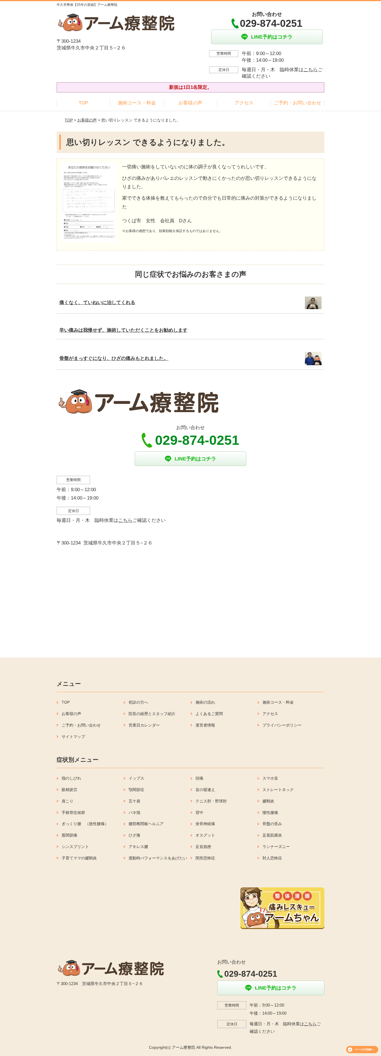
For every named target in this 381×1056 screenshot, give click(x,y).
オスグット (205, 835)
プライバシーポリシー (282, 725)
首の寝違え (205, 789)
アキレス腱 (138, 846)
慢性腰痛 (270, 812)
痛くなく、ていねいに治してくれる (97, 302)
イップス (136, 778)
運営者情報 (205, 725)
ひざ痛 (134, 835)
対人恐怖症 (272, 858)
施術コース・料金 (137, 103)
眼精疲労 (69, 789)
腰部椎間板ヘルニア (146, 823)
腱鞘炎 (268, 801)
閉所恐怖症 (205, 858)
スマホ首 (270, 778)
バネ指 (134, 812)
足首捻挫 (203, 846)
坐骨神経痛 (205, 823)
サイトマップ (73, 736)
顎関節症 (136, 789)
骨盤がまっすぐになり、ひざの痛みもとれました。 (113, 358)
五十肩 (134, 801)
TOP (83, 103)
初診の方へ (138, 702)
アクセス (244, 103)
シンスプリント (75, 846)
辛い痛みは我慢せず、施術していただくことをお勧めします (123, 330)
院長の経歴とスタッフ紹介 (152, 713)
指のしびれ (71, 778)
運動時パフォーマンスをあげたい (158, 858)
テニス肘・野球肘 (211, 801)
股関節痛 (69, 835)
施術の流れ (205, 702)
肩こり (67, 801)
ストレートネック (278, 789)
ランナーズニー (276, 846)
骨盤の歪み (272, 823)
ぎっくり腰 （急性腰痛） (85, 823)
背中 (199, 812)
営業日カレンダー (144, 725)
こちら (310, 69)
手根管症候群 (73, 812)
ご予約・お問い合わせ (297, 103)
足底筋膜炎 (272, 835)
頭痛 (199, 778)
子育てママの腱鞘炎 (79, 858)
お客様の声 (190, 103)
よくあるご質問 (209, 713)
